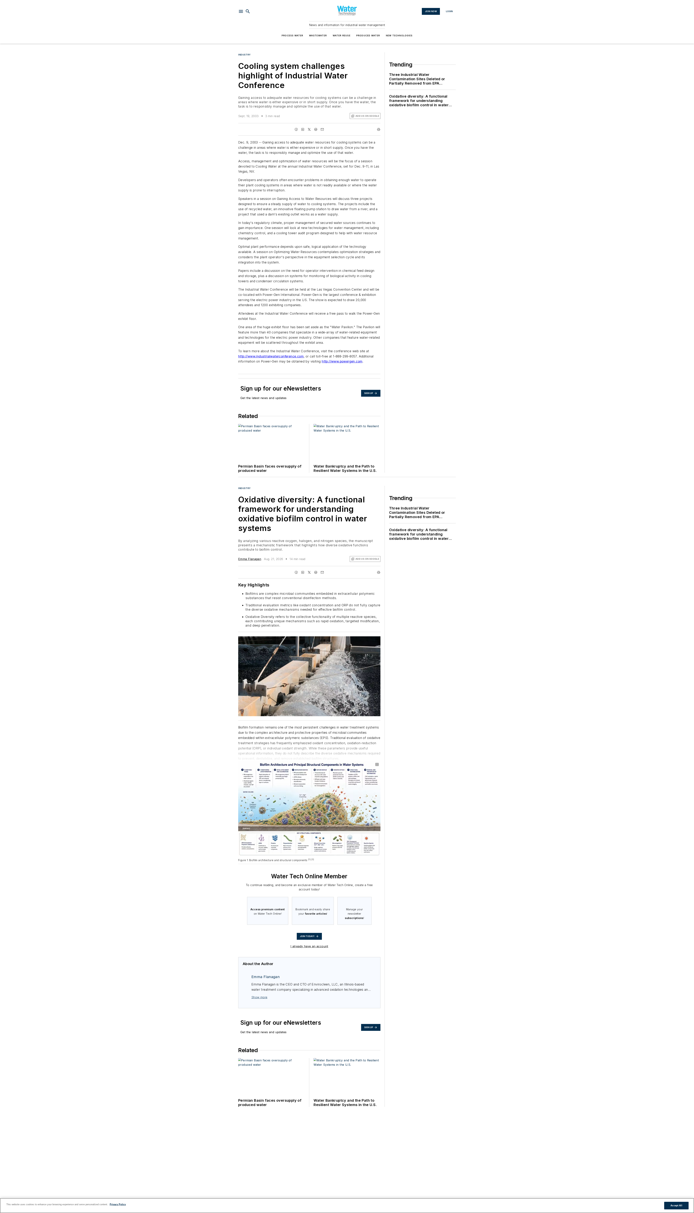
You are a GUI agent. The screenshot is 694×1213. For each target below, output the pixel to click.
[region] (347, 1205)
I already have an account (309, 946)
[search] (247, 11)
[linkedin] (303, 129)
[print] (378, 129)
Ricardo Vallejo (347, 639)
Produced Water (368, 35)
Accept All (676, 1205)
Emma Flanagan (249, 559)
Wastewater (318, 35)
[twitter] (309, 129)
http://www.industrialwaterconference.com (271, 356)
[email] (322, 129)
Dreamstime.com (365, 639)
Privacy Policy (118, 1204)
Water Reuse (341, 35)
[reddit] (316, 129)
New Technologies (399, 35)
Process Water (292, 35)
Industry (244, 54)
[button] (241, 11)
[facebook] (296, 129)
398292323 (329, 639)
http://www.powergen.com (342, 361)
